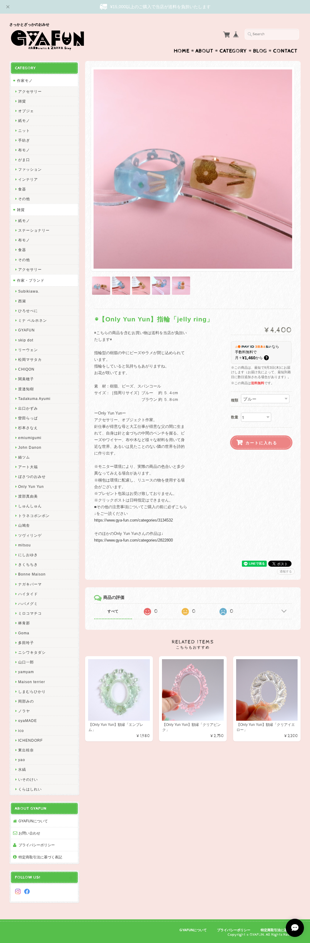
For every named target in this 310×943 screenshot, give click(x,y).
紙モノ (24, 120)
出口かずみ (28, 408)
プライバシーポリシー (36, 845)
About (204, 51)
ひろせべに (28, 311)
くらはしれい (30, 789)
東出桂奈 (26, 750)
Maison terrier (31, 682)
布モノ (24, 150)
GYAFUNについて (33, 821)
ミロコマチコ (30, 613)
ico (21, 731)
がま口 (24, 160)
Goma (23, 633)
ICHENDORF (30, 740)
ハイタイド (28, 594)
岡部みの (26, 701)
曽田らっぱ (28, 418)
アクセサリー (30, 91)
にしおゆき (28, 555)
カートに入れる (261, 442)
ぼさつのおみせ (32, 476)
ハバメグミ (28, 604)
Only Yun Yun (31, 486)
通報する (286, 571)
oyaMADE (27, 721)
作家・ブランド (31, 280)
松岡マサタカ (30, 359)
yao (21, 760)
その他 (24, 199)
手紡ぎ (24, 140)
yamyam (26, 672)
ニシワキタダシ (32, 652)
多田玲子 (26, 643)
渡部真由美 (28, 496)
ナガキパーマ (30, 584)
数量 (234, 417)
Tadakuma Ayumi (34, 399)
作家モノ (25, 80)
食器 (22, 189)
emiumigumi (29, 438)
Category (233, 51)
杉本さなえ (28, 428)
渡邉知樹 (26, 389)
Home (182, 51)
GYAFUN (26, 330)
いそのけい (28, 779)
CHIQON (26, 369)
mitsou (24, 545)
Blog (260, 51)
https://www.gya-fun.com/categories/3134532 (133, 520)
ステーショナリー (34, 230)
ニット (24, 131)
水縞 (22, 769)
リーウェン (28, 350)
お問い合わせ (29, 833)
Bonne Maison (32, 574)
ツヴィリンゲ (30, 535)
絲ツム (24, 457)
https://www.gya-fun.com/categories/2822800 (133, 540)
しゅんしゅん (30, 506)
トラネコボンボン (34, 516)
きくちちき (28, 564)
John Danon (29, 447)
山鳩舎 (24, 525)
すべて (112, 611)
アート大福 (28, 467)
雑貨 (22, 101)
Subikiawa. (28, 291)
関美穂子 (26, 379)
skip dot (25, 340)
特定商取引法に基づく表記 (40, 857)
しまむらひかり (32, 691)
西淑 (22, 301)
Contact (285, 51)
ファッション (30, 169)
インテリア (28, 179)
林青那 (24, 623)
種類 (234, 400)
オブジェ (26, 111)
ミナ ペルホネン (32, 320)
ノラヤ (24, 711)
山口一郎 (26, 662)
